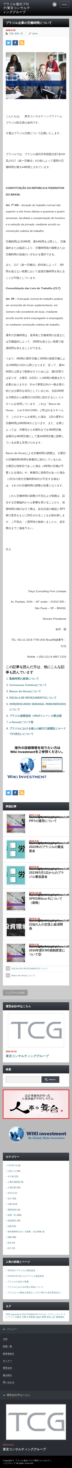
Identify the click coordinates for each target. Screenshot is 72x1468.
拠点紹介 (7, 1375)
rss (54, 4)
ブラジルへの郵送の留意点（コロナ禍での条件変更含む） (34, 1292)
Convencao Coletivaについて (28, 684)
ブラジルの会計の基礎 (18, 1281)
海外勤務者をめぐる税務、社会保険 (24, 1231)
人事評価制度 (13, 1182)
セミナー (7, 1360)
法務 (9, 1226)
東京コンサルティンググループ (27, 1056)
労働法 (18, 1317)
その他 (10, 1176)
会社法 (10, 1193)
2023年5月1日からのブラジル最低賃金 (25, 1276)
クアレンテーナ (55, 1314)
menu (64, 4)
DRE (8, 1314)
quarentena (16, 1314)
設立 (9, 1248)
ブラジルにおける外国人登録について (25, 1287)
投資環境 (11, 1220)
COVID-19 (12, 1165)
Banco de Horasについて (25, 691)
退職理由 (60, 1317)
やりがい (43, 1314)
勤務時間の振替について (24, 678)
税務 (9, 1237)
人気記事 (11, 1187)
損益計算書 (41, 1317)
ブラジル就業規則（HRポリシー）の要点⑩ (35, 715)
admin (35, 33)
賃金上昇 (51, 1317)
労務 (11, 33)
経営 (9, 1243)
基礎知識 (11, 1209)
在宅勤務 (30, 1317)
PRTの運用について (43, 821)
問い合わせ (8, 1382)
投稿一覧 (18, 33)
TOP (5, 1339)
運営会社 (7, 1368)
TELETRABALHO (30, 1314)
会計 (9, 1198)
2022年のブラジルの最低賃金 (21, 1270)
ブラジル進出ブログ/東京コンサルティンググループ (16, 8)
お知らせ (11, 1171)
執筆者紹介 (8, 1353)
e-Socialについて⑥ (21, 722)
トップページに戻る (15, 992)
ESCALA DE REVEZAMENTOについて (33, 697)
